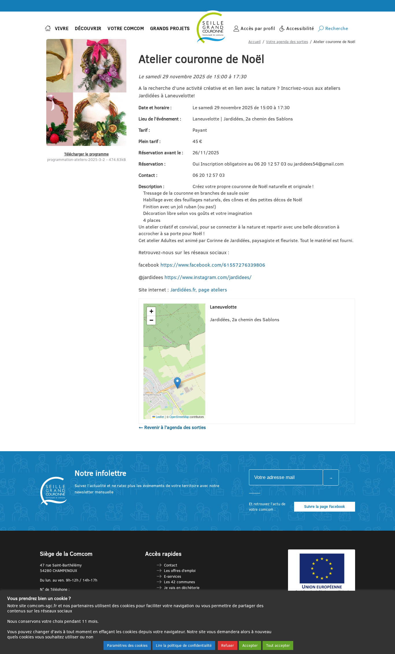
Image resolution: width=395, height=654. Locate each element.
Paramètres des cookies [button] (127, 645)
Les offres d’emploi (179, 570)
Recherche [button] (336, 28)
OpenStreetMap (179, 417)
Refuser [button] (227, 645)
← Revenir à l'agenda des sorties (172, 427)
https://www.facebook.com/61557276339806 (212, 264)
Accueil (254, 41)
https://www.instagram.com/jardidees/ (208, 277)
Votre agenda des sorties (287, 41)
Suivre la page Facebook (324, 506)
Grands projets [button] (170, 28)
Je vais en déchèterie (182, 587)
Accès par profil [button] (258, 28)
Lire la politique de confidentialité (184, 645)
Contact (170, 565)
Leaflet (159, 417)
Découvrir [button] (88, 28)
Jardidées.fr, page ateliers (198, 289)
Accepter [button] (250, 645)
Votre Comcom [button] (126, 28)
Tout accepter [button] (278, 645)
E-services (172, 576)
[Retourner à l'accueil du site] (48, 29)
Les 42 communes (179, 581)
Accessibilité (300, 28)
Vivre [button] (62, 28)
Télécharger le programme (86, 154)
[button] (177, 383)
